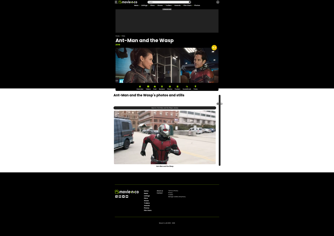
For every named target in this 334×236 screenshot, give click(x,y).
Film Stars (187, 5)
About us (160, 191)
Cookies (170, 195)
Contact (160, 193)
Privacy (170, 193)
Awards (177, 5)
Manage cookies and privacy (177, 197)
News (136, 5)
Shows (160, 5)
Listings (144, 5)
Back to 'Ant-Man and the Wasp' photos (165, 108)
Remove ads (167, 9)
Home (118, 36)
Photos (197, 5)
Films (152, 5)
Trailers (169, 5)
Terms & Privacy (173, 191)
